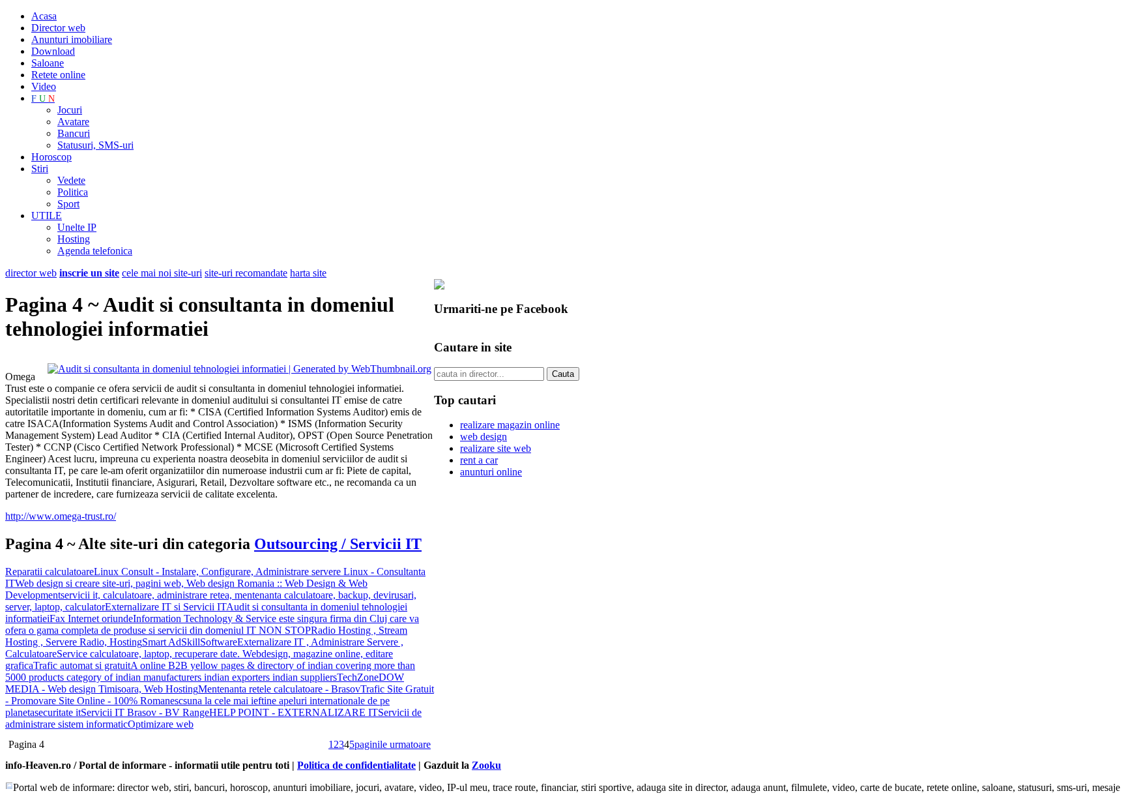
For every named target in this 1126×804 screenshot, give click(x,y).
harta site (308, 272)
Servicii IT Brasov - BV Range (145, 712)
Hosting (73, 239)
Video (43, 86)
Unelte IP (76, 227)
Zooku (486, 765)
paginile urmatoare (392, 744)
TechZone (358, 677)
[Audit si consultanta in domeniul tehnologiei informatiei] (239, 368)
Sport (68, 203)
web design (483, 436)
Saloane (47, 62)
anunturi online (491, 471)
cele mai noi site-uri (162, 272)
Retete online (58, 74)
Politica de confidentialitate (356, 765)
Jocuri (69, 109)
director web (31, 272)
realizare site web (495, 448)
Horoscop (51, 156)
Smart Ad (161, 642)
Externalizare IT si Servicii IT (165, 606)
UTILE (46, 215)
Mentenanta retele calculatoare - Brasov (279, 688)
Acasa (44, 16)
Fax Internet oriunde (91, 618)
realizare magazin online (510, 424)
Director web (58, 27)
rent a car (479, 460)
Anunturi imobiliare (71, 39)
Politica (72, 192)
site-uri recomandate (246, 272)
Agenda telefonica (94, 250)
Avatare (73, 121)
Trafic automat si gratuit (81, 665)
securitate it (58, 712)
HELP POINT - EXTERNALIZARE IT (293, 712)
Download (53, 51)
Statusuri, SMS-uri (95, 145)
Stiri (39, 168)
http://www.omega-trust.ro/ (60, 516)
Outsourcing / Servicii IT (338, 543)
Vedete (71, 180)
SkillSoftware (209, 642)
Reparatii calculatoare (49, 571)
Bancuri (73, 133)
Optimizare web (161, 724)
